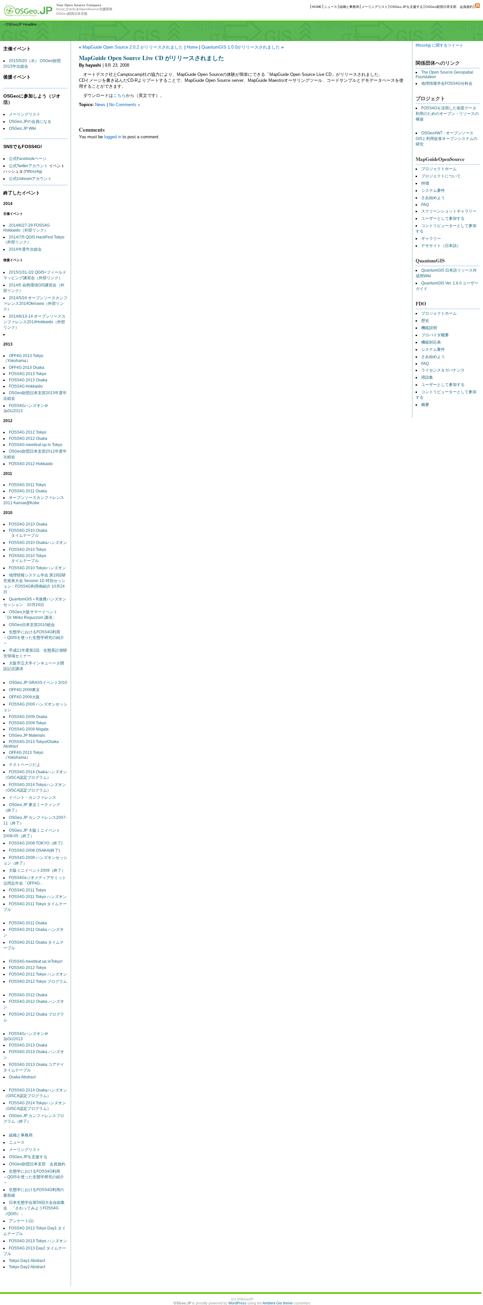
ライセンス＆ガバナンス (443, 370)
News (100, 104)
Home (192, 47)
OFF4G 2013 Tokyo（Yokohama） (23, 358)
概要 (425, 404)
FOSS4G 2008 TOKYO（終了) (35, 843)
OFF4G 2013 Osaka (26, 367)
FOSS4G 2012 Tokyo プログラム (38, 981)
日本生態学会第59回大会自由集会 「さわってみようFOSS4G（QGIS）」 (34, 1208)
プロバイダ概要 (435, 335)
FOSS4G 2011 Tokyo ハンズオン (38, 896)
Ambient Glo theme (278, 1303)
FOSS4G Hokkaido (26, 386)
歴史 (425, 320)
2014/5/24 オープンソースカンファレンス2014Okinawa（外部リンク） (35, 303)
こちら (119, 95)
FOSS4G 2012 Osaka (28, 438)
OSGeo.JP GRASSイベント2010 (38, 682)
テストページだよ (24, 764)
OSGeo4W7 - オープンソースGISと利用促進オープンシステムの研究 (446, 138)
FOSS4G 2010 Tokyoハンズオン (37, 568)
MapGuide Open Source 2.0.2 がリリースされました (132, 47)
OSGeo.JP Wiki (22, 128)
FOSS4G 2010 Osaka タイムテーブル (25, 533)
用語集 (427, 377)
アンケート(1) (21, 1221)
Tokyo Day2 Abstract (27, 1267)
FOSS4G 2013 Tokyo (27, 373)
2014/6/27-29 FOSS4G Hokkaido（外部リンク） (26, 228)
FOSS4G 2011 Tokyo (27, 485)
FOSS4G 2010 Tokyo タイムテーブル (24, 558)
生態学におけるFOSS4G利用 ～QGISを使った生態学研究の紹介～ (33, 637)
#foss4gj (34, 171)
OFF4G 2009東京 (24, 689)
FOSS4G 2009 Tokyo (27, 723)
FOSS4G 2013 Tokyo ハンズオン (38, 1241)
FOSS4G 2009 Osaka (28, 716)
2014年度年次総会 (25, 249)
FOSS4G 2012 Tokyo (27, 432)
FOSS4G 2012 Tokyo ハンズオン (38, 974)
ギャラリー (431, 238)
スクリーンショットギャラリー (448, 211)
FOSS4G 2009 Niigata (29, 729)
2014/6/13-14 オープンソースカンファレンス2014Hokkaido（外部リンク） (34, 322)
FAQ (425, 204)
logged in (112, 136)
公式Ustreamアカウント (30, 178)
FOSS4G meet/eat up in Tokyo (35, 444)
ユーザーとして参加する (443, 218)
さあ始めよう (433, 197)
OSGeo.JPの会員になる (30, 121)
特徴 (425, 183)
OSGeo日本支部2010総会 (32, 624)
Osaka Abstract (22, 1077)
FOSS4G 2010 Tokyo (27, 549)
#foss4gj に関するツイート (439, 45)
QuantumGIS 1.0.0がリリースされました (240, 47)
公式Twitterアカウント (28, 166)
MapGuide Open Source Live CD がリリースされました (151, 58)
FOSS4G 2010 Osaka (28, 524)
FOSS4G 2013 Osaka (28, 380)
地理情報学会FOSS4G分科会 (446, 83)
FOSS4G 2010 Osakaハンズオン (38, 542)
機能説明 (429, 328)
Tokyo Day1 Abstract (27, 1260)
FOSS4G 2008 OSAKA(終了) (34, 850)
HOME (317, 7)
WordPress (237, 1303)
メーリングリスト (374, 7)
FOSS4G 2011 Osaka (28, 491)
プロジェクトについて (441, 176)
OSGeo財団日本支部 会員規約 (449, 7)
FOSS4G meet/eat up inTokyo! (35, 961)
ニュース (330, 7)
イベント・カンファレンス (32, 797)
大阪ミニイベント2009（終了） (37, 870)
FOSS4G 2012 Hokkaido (31, 463)
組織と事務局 (349, 7)
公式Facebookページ (27, 158)
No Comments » (124, 104)
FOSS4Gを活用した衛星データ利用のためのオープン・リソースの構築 (447, 114)
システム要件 (433, 190)
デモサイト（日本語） (441, 245)
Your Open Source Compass (84, 9)
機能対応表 (431, 342)
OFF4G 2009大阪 (24, 697)
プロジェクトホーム (439, 169)
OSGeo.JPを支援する (406, 7)
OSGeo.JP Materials (27, 735)
